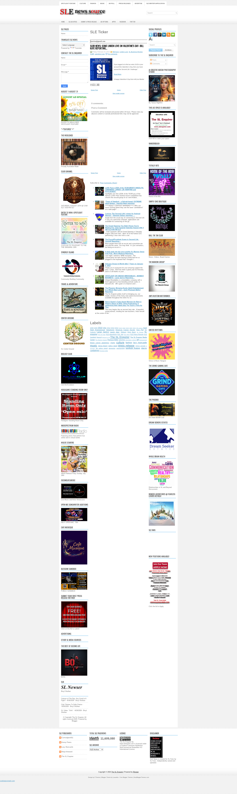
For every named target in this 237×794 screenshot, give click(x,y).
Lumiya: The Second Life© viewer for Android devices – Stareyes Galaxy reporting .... (122, 214)
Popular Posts (156, 50)
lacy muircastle (140, 343)
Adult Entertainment (97, 330)
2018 (123, 328)
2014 (116, 328)
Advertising (110, 330)
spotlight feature (133, 348)
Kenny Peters (66, 742)
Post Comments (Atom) (108, 183)
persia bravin (103, 346)
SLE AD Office (73, 22)
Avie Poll (140, 330)
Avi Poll (112, 3)
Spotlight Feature (68, 3)
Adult (145, 328)
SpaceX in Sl (106, 337)
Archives (168, 50)
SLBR (92, 54)
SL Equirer (140, 332)
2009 (96, 328)
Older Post (143, 90)
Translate (78, 48)
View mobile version (118, 93)
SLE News (127, 334)
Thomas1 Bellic (112, 340)
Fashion (93, 3)
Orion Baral (131, 332)
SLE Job (120, 334)
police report (112, 346)
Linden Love (124, 52)
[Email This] (91, 85)
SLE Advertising (111, 334)
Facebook (123, 22)
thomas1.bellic (104, 350)
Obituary (123, 332)
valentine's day (100, 54)
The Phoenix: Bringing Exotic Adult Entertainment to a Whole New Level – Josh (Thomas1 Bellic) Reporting (124, 290)
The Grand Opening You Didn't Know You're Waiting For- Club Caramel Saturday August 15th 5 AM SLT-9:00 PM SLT (124, 228)
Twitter (132, 22)
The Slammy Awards (101, 340)
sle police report (102, 348)
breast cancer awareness (99, 343)
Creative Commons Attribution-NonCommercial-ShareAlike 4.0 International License (131, 747)
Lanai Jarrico (103, 332)
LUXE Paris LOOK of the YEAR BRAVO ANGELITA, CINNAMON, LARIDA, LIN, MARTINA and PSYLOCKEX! (124, 189)
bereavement (143, 340)
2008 (92, 328)
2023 (134, 328)
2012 (108, 328)
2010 (100, 328)
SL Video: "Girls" (67, 710)
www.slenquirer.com (127, 744)
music (93, 345)
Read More (117, 74)
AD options (139, 328)
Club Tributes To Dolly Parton (71, 704)
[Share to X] (96, 85)
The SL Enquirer (119, 337)
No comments (112, 54)
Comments (156, 64)
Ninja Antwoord (67, 752)
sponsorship (120, 348)
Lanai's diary (114, 332)
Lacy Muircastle (67, 747)
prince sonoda (140, 346)
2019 (127, 328)
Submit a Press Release (89, 22)
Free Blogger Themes (126, 777)
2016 (120, 328)
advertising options (130, 340)
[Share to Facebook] (98, 85)
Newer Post (94, 90)
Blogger (74, 721)
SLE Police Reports (137, 334)
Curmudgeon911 (67, 738)
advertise (122, 340)
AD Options (104, 22)
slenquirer (112, 348)
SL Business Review (135, 52)
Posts (154, 60)
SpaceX (99, 337)
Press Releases (124, 3)
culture (120, 342)
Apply (114, 22)
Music (102, 3)
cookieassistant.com (7, 781)
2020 (130, 328)
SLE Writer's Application (155, 3)
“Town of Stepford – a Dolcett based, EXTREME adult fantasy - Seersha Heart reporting (123, 202)
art (138, 340)
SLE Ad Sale (102, 334)
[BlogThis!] (93, 85)
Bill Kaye (116, 52)
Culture (83, 3)
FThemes (97, 777)
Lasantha (115, 777)
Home (63, 22)
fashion (129, 343)
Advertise (138, 3)
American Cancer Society (125, 330)
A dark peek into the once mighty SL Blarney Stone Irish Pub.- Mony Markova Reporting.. (124, 252)
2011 (104, 328)
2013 (112, 328)
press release (126, 345)
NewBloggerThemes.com (141, 777)
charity (112, 343)
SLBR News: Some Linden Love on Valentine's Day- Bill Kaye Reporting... (117, 47)
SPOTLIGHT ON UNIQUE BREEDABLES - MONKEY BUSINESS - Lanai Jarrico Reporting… (124, 277)
